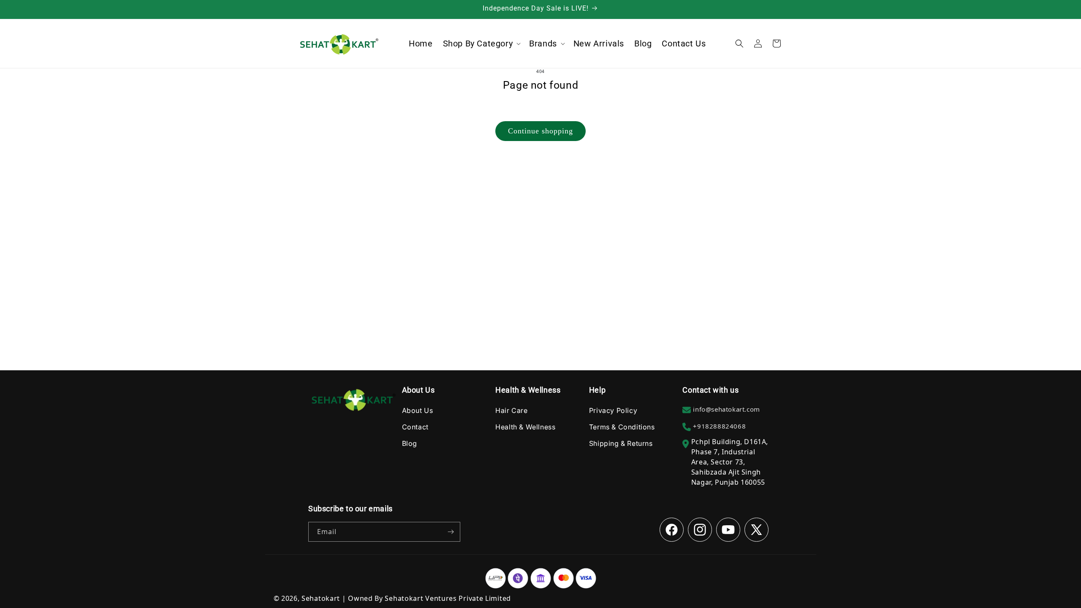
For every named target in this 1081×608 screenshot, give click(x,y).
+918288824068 (719, 426)
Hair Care (511, 410)
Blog (409, 443)
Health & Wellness (525, 427)
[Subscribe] (450, 532)
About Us (417, 410)
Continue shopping (540, 131)
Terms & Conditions (622, 427)
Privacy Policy (613, 410)
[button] (481, 43)
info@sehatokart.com (726, 409)
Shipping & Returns (621, 443)
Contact (415, 427)
